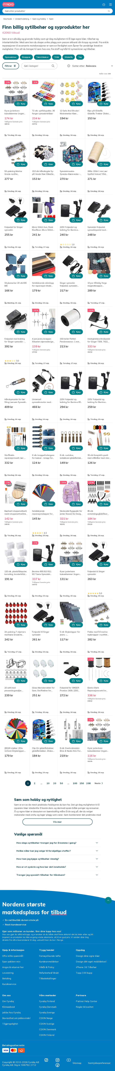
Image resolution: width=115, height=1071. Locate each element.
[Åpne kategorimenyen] (110, 4)
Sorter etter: (78, 65)
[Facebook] (57, 1065)
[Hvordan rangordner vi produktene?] (68, 65)
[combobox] (57, 11)
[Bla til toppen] (108, 900)
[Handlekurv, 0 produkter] (103, 4)
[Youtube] (68, 1060)
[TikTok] (46, 1060)
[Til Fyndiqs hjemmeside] (8, 4)
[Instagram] (57, 1060)
